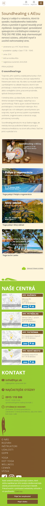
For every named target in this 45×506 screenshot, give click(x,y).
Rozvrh (6, 443)
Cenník (6, 468)
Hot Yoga (8, 461)
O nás (5, 439)
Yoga (5, 458)
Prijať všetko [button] (22, 502)
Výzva (5, 471)
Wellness (8, 464)
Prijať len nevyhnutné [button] (22, 496)
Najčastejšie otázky (20, 390)
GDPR (5, 453)
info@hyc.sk (13, 380)
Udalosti (8, 449)
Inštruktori (9, 446)
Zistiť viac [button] (19, 491)
